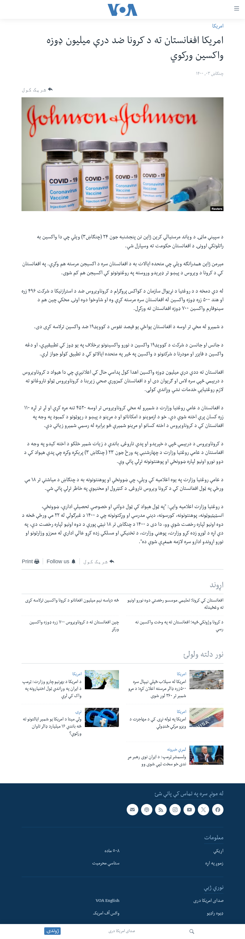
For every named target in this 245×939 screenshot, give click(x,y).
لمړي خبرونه (176, 750)
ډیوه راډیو (215, 914)
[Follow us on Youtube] (189, 809)
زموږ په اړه (214, 864)
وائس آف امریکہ (106, 914)
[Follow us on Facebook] (217, 809)
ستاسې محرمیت (106, 864)
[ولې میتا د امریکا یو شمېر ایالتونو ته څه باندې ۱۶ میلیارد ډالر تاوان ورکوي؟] (102, 717)
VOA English (108, 901)
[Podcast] (146, 809)
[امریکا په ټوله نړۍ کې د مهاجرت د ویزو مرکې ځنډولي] (206, 717)
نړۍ (78, 712)
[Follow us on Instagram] (175, 809)
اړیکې (218, 851)
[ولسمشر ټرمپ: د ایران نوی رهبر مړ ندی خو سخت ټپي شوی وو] (206, 755)
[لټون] (192, 931)
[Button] (37, 89)
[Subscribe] (132, 809)
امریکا (217, 27)
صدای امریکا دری (121, 931)
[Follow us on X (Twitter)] (203, 809)
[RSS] (160, 809)
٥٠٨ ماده (112, 851)
